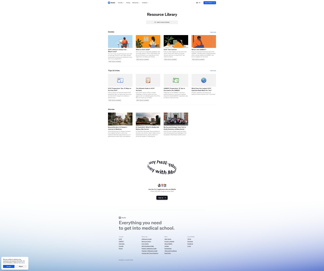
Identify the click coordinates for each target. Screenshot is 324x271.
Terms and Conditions (171, 251)
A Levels (121, 246)
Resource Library (146, 241)
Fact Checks (145, 244)
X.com (189, 246)
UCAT (120, 239)
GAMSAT (121, 241)
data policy (21, 262)
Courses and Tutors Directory (150, 253)
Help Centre (168, 239)
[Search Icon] (162, 22)
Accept (9, 266)
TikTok (189, 239)
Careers (167, 246)
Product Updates (169, 241)
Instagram (190, 241)
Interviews (121, 244)
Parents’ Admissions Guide (149, 248)
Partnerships (168, 248)
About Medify (168, 244)
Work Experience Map (148, 246)
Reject (21, 266)
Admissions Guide (146, 239)
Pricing (121, 248)
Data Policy (168, 253)
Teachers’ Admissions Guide (149, 251)
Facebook (190, 244)
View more (213, 32)
